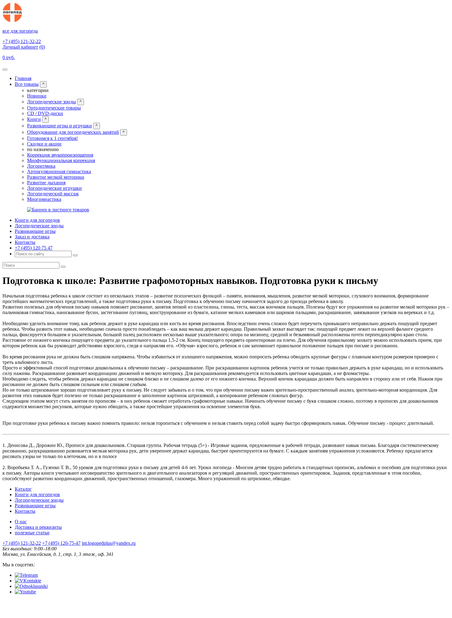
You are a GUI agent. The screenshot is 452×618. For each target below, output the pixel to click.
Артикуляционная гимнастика (59, 171)
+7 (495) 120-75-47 (61, 543)
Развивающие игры (35, 231)
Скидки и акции (44, 143)
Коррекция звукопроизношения (60, 154)
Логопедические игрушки (54, 188)
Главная (23, 78)
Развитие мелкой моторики (55, 177)
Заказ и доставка (32, 236)
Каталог (23, 489)
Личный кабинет (20, 47)
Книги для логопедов (37, 220)
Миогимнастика (44, 199)
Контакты (25, 242)
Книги (34, 119)
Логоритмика (41, 166)
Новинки (36, 95)
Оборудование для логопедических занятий (73, 132)
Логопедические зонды (51, 101)
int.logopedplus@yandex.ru (109, 543)
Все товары (27, 84)
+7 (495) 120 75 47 (34, 247)
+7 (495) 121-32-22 (21, 41)
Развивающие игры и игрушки (59, 125)
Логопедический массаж (53, 193)
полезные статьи (32, 532)
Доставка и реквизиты (38, 527)
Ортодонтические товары (54, 107)
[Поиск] (75, 255)
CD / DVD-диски (45, 113)
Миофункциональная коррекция (61, 160)
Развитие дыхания (46, 182)
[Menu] (4, 69)
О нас (21, 521)
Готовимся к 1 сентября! (52, 138)
